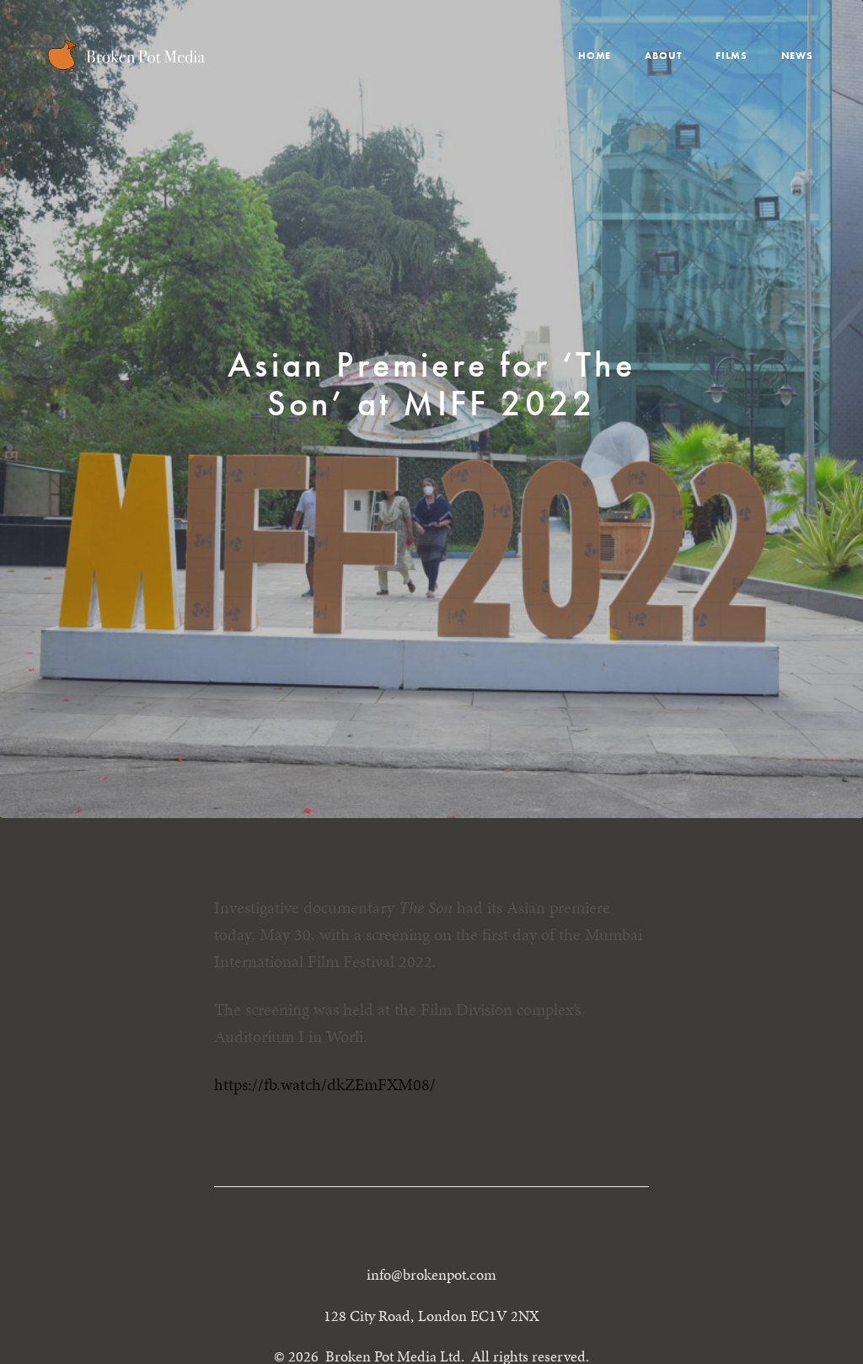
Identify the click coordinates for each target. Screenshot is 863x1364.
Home (594, 55)
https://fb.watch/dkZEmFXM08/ (325, 1084)
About (663, 55)
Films (731, 55)
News (797, 55)
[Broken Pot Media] (126, 55)
